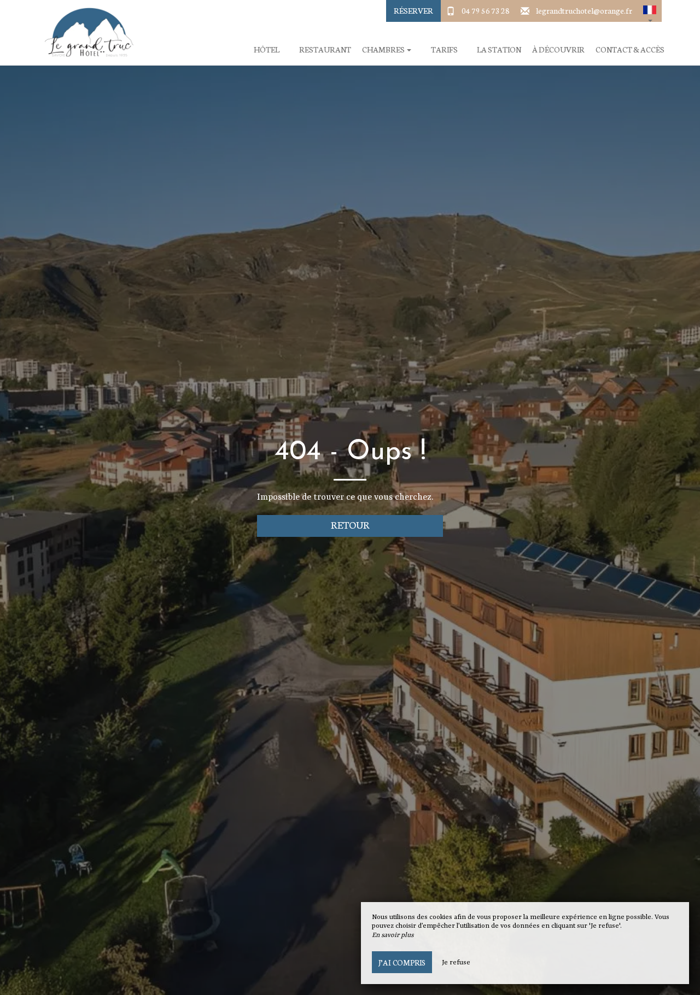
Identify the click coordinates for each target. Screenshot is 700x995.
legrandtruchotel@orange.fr (584, 10)
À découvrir (558, 49)
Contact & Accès (630, 49)
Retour (350, 524)
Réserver (413, 10)
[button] (649, 10)
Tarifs (444, 49)
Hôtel (266, 49)
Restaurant (325, 49)
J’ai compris (401, 962)
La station (499, 49)
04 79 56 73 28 (486, 10)
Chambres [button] (384, 49)
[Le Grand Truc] (85, 33)
